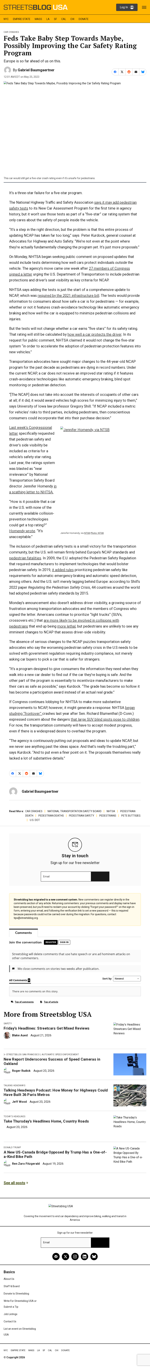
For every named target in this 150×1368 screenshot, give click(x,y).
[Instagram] (75, 1256)
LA (48, 19)
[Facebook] (56, 1256)
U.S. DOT (35, 820)
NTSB (87, 533)
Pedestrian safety (81, 815)
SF (55, 19)
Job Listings (10, 1314)
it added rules (63, 570)
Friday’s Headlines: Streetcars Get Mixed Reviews (46, 1028)
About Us (9, 1278)
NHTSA (111, 811)
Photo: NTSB (97, 533)
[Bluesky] (94, 1256)
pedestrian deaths (51, 815)
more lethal (66, 626)
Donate (84, 19)
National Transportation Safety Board (75, 811)
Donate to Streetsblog (16, 1293)
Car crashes (11, 32)
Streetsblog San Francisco (23, 1054)
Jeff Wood (19, 1101)
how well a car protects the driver (94, 334)
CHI (72, 19)
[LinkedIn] (84, 1256)
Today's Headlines (14, 1116)
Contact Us (10, 1321)
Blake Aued (20, 1035)
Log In (124, 7)
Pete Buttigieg (130, 815)
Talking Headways (14, 1085)
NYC (6, 19)
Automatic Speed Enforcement (60, 1054)
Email (46, 876)
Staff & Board (12, 1286)
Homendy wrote (22, 531)
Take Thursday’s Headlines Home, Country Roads (46, 1121)
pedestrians (107, 815)
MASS (38, 19)
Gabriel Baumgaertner (36, 70)
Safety (8, 1023)
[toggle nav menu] (144, 7)
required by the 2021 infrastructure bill (68, 295)
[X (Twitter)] (65, 1256)
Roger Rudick (21, 1070)
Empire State (21, 19)
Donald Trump (12, 1147)
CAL (63, 19)
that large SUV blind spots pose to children (105, 719)
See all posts (14, 1183)
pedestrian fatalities (25, 558)
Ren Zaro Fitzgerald (26, 1163)
